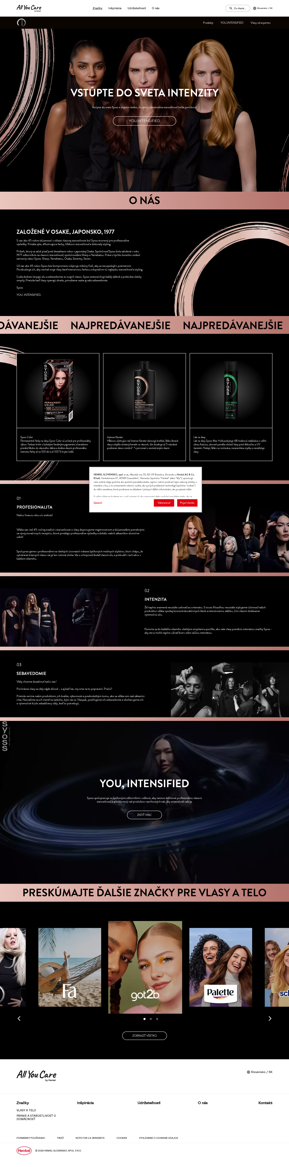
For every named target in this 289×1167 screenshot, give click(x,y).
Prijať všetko (187, 502)
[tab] (144, 1019)
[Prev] (19, 1018)
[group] (144, 407)
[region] (145, 489)
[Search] (232, 8)
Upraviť (98, 502)
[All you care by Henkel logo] (29, 8)
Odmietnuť (164, 502)
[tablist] (144, 1019)
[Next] (270, 1018)
